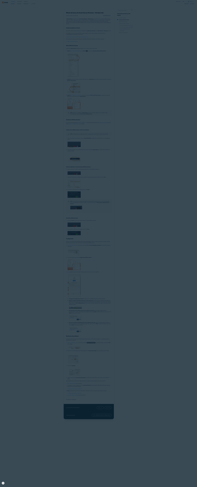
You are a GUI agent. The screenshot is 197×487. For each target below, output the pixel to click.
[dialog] (98, 243)
